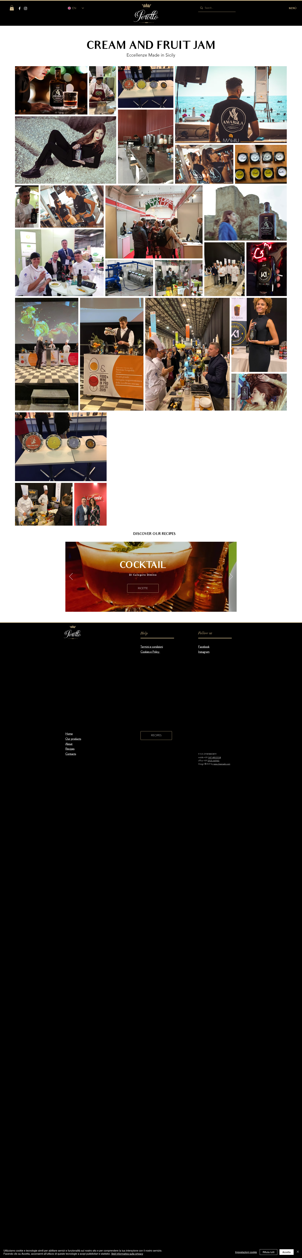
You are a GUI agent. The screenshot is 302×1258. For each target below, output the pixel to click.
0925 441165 (213, 760)
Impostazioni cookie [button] (246, 1252)
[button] (12, 8)
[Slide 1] (148, 607)
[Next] (231, 576)
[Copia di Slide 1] (153, 607)
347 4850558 (214, 757)
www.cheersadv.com (221, 763)
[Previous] (71, 576)
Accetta (286, 1252)
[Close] (298, 1252)
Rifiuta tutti (268, 1252)
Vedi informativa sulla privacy (127, 1253)
